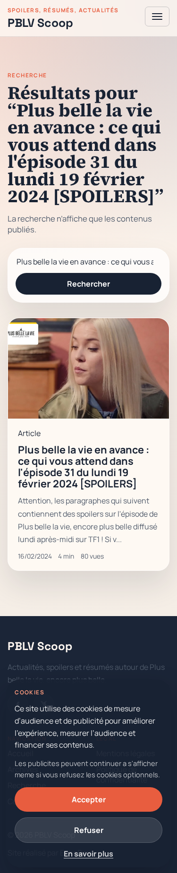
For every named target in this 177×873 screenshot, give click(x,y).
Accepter (89, 799)
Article (29, 433)
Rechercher (88, 284)
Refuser (88, 830)
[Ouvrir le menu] (157, 16)
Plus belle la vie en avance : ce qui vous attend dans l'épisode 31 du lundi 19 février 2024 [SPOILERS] (83, 466)
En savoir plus (88, 853)
